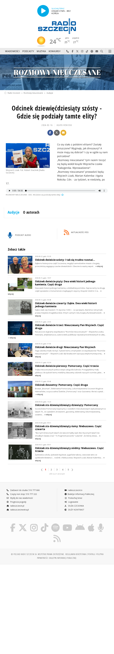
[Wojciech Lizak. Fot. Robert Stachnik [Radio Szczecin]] (28, 155)
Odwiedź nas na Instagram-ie (82, 51)
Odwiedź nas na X (77, 51)
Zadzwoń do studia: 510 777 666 (25, 490)
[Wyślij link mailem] (63, 133)
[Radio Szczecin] (57, 26)
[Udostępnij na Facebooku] (50, 133)
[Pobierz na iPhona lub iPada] (91, 524)
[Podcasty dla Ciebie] (101, 524)
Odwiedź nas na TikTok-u (87, 51)
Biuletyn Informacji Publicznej (81, 494)
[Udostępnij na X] (57, 133)
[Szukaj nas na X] (23, 524)
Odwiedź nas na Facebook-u (72, 51)
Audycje (50, 93)
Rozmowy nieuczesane (33, 93)
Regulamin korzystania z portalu (80, 554)
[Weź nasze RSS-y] (57, 535)
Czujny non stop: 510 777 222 (23, 494)
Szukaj (101, 51)
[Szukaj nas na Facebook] (12, 524)
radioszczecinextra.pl (19, 509)
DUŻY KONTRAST (76, 509)
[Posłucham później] (62, 195)
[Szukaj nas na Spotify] (55, 524)
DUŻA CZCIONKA (76, 505)
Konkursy (54, 51)
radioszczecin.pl (17, 505)
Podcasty (28, 51)
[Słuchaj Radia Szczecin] (43, 11)
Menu (110, 51)
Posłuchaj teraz (75, 498)
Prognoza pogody (18, 502)
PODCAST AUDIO (22, 235)
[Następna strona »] (72, 469)
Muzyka (41, 51)
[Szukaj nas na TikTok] (44, 524)
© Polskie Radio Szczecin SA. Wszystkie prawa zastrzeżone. (37, 554)
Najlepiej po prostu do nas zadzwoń (67, 51)
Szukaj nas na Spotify (92, 51)
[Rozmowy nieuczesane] (57, 72)
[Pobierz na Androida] (80, 524)
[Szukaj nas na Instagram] (34, 524)
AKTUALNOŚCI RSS (79, 232)
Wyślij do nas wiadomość (96, 51)
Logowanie (73, 502)
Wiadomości (12, 51)
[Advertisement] (30, 587)
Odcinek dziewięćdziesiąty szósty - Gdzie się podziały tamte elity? (57, 112)
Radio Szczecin (14, 93)
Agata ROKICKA (64, 125)
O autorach (31, 212)
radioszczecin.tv (75, 490)
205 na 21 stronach (57, 474)
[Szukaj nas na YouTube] (67, 524)
